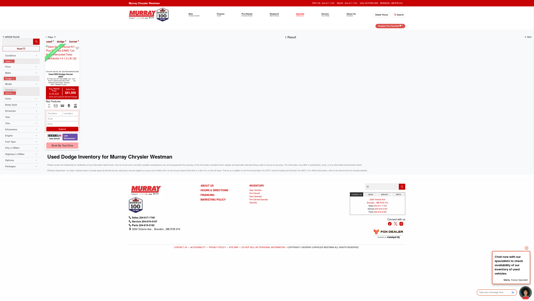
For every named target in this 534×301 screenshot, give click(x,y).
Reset (20, 48)
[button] (194, 15)
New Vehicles (255, 190)
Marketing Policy (213, 199)
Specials (253, 202)
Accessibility (198, 247)
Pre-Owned (254, 193)
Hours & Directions (214, 190)
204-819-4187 (381, 208)
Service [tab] (384, 194)
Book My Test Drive (62, 145)
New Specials (255, 196)
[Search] (36, 42)
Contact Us (181, 247)
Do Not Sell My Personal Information (264, 247)
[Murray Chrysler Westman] (142, 14)
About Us (207, 185)
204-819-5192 (380, 211)
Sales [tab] (370, 194)
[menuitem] (22, 61)
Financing (207, 195)
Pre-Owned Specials (258, 199)
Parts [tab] (398, 194)
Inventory (256, 185)
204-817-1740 (380, 205)
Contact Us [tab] (357, 194)
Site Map (234, 247)
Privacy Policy (217, 247)
